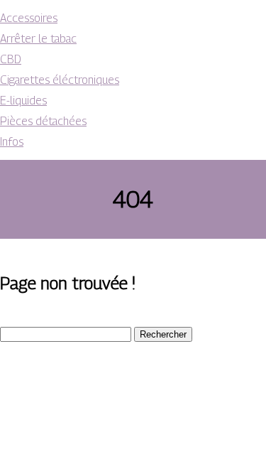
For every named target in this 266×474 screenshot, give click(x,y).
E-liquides (23, 100)
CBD (10, 59)
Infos (11, 142)
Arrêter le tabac (38, 38)
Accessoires (28, 18)
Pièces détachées (43, 121)
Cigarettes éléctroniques (59, 80)
